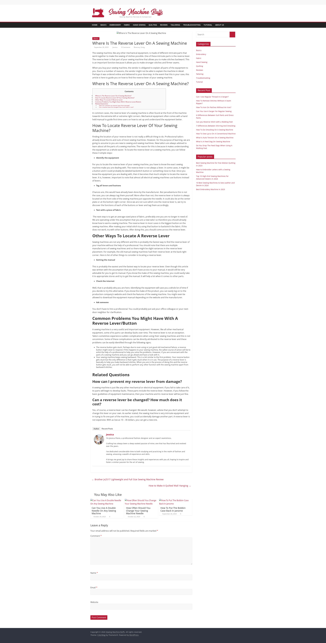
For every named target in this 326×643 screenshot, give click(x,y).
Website (94, 602)
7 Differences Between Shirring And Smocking (215, 126)
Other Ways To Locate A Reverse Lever (109, 100)
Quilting (153, 25)
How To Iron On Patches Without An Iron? (213, 107)
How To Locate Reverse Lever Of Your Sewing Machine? (114, 98)
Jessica (115, 47)
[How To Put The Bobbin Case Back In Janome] (175, 500)
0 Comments (125, 47)
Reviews (164, 25)
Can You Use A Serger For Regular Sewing (214, 111)
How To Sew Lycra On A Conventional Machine (216, 133)
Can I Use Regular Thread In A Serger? (212, 97)
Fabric (127, 25)
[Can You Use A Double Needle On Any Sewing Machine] (107, 500)
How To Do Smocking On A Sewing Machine (214, 129)
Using (143, 47)
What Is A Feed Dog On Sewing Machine (213, 141)
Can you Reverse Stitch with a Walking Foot (214, 122)
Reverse (137, 47)
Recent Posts (107, 429)
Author (96, 429)
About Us (219, 25)
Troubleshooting (192, 25)
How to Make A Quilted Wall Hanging (170, 485)
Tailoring (175, 25)
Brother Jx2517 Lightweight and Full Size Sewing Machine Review (128, 479)
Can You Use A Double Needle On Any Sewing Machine (104, 510)
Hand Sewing (139, 25)
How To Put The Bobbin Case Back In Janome (173, 509)
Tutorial (208, 25)
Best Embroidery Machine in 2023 (210, 189)
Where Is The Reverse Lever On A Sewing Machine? (113, 96)
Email (93, 587)
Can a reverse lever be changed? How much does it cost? (116, 107)
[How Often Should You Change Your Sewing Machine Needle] (141, 500)
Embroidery (115, 25)
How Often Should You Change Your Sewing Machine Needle (138, 510)
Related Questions (101, 104)
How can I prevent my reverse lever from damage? (114, 105)
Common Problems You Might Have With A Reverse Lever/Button (118, 102)
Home (94, 25)
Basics (103, 25)
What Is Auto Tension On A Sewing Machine (214, 137)
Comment (96, 535)
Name (94, 572)
